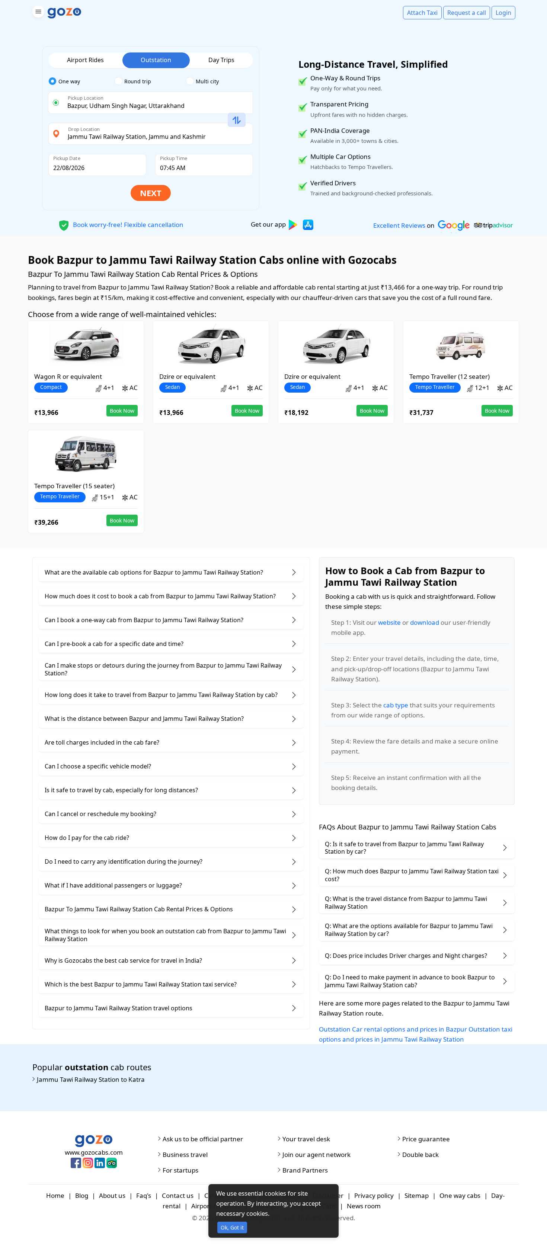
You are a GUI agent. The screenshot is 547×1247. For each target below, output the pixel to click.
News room (364, 1206)
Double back (420, 1155)
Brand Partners (305, 1170)
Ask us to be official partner (203, 1139)
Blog (81, 1195)
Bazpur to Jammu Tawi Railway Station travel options (118, 1008)
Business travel (185, 1155)
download (424, 622)
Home (55, 1195)
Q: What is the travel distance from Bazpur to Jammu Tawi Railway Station (406, 903)
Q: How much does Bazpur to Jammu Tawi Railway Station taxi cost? (412, 875)
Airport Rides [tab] (85, 60)
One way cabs (459, 1195)
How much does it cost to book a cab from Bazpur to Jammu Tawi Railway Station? (160, 596)
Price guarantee (426, 1139)
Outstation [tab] (156, 60)
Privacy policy (374, 1195)
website (389, 622)
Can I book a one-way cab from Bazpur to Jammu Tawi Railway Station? (144, 620)
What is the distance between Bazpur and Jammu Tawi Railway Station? (144, 718)
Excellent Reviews (399, 225)
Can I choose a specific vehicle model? (98, 766)
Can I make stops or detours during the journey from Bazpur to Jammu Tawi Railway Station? (163, 669)
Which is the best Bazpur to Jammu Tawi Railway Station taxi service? (141, 984)
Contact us (177, 1195)
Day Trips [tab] (221, 60)
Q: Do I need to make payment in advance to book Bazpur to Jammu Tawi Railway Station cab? (410, 981)
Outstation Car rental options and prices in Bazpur (393, 1029)
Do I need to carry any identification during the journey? (123, 861)
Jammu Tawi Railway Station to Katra (91, 1079)
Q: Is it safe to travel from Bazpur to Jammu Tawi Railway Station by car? (404, 848)
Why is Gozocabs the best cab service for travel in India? (123, 960)
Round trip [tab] (137, 81)
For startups (180, 1170)
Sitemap (416, 1195)
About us (112, 1195)
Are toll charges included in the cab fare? (102, 742)
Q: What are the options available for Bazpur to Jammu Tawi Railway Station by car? (409, 930)
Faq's (143, 1195)
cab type (395, 705)
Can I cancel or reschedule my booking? (100, 814)
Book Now (122, 410)
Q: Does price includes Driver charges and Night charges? (406, 956)
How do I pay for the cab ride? (87, 838)
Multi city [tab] (207, 81)
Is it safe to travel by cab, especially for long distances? (121, 790)
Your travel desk (306, 1139)
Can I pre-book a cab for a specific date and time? (114, 644)
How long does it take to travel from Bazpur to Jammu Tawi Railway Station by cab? (161, 695)
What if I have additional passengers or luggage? (113, 885)
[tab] (81, 81)
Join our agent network (316, 1155)
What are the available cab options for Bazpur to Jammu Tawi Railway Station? (154, 572)
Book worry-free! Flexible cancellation (127, 224)
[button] (37, 12)
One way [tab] (69, 81)
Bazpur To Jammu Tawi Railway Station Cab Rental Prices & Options (139, 909)
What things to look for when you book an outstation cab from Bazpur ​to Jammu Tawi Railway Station (165, 935)
